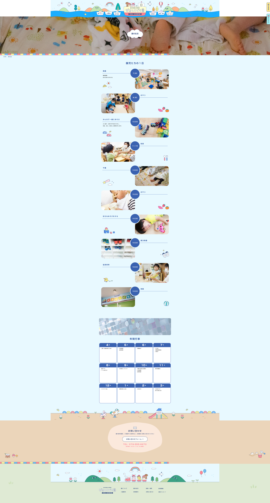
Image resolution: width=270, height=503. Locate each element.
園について (124, 488)
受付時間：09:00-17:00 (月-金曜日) (135, 446)
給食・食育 (149, 488)
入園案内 (123, 492)
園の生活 (135, 33)
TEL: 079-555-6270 (135, 444)
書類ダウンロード (162, 492)
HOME (4, 56)
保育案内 (135, 492)
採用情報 (160, 489)
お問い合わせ (149, 492)
